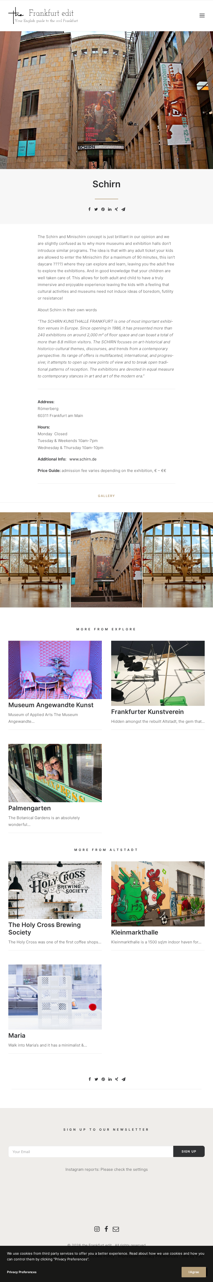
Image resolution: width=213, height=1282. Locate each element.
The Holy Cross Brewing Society (44, 928)
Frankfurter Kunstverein (147, 711)
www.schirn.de (83, 459)
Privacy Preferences (21, 1272)
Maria (16, 1035)
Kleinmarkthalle (134, 932)
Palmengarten (29, 808)
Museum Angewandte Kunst (51, 705)
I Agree (194, 1272)
